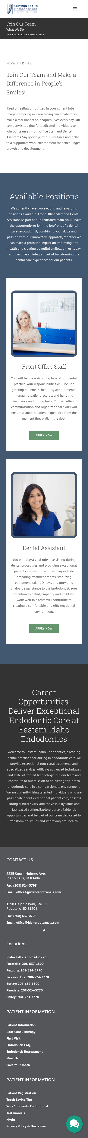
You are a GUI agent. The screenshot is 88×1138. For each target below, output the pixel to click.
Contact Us (21, 34)
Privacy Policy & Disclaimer (26, 1126)
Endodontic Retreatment (24, 1051)
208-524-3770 (35, 957)
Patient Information (21, 1025)
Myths (11, 1119)
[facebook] (44, 930)
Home (9, 34)
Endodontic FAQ (18, 1045)
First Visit (13, 1038)
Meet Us (12, 1058)
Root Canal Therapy (20, 1032)
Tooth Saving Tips (19, 1099)
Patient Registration (21, 1093)
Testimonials (15, 1113)
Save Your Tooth (18, 1065)
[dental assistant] (44, 476)
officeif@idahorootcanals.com (38, 892)
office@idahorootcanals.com (37, 922)
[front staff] (44, 294)
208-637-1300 (33, 963)
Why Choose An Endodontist (27, 1106)
